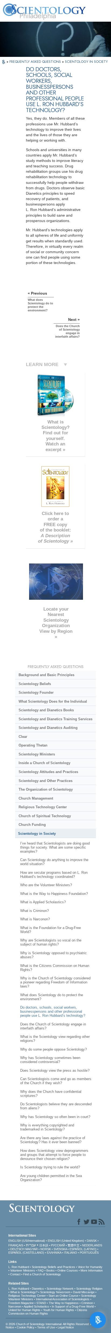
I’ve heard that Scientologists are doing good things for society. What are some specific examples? (55, 847)
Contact (15, 1274)
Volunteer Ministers (22, 1270)
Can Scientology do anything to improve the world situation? (54, 862)
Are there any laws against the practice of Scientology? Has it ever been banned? (52, 1140)
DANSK (92, 1240)
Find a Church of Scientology (42, 1274)
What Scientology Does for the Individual (53, 701)
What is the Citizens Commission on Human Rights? (54, 968)
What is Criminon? (34, 911)
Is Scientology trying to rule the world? (50, 1167)
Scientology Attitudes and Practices (48, 772)
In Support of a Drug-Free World (73, 1306)
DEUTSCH (17, 1249)
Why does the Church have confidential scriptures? (50, 1094)
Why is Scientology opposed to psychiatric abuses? (53, 955)
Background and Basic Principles (46, 675)
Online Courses (67, 1270)
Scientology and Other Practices (45, 781)
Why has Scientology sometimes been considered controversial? (50, 1060)
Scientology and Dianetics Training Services (55, 719)
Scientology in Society (37, 834)
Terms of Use (46, 1327)
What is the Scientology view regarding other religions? (55, 1039)
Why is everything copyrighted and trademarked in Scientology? (47, 1127)
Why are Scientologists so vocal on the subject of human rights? (50, 942)
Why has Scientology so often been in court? (55, 1117)
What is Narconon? (35, 919)
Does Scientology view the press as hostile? (54, 1070)
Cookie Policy (25, 1327)
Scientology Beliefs (35, 684)
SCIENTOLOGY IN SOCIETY (86, 61)
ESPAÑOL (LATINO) (83, 1249)
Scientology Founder (36, 692)
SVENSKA (60, 1249)
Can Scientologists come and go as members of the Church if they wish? (55, 1081)
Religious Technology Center (43, 807)
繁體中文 (73, 1245)
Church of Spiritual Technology (45, 816)
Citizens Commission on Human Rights (47, 1311)
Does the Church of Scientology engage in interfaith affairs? (53, 1026)
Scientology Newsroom (55, 1292)
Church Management (36, 798)
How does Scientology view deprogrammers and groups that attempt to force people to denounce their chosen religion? (54, 1155)
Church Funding (32, 825)
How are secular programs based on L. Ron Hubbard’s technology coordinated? (54, 875)
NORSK (45, 1249)
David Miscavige (84, 1292)
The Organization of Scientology (46, 789)
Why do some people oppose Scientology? (53, 1049)
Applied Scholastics (36, 1306)
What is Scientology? (23, 1292)
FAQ (41, 1270)
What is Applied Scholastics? (43, 902)
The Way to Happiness (64, 1303)
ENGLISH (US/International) (26, 1240)
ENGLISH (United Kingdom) (66, 1240)
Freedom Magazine (21, 1303)
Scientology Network (60, 1288)
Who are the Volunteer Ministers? (46, 885)
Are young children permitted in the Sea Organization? (51, 1178)
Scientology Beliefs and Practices (53, 1267)
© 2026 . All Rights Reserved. (48, 1324)
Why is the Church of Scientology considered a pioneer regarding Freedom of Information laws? (55, 982)
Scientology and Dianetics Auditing (48, 728)
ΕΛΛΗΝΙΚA (54, 1252)
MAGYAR (31, 1249)
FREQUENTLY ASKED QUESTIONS (35, 61)
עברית (31, 1245)
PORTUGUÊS (89, 1252)
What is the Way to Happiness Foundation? (54, 894)
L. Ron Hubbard (18, 1267)
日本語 (43, 1245)
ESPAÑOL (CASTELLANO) (26, 1252)
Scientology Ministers (37, 754)
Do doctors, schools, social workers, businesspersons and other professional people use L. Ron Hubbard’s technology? (52, 1011)
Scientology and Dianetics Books (46, 710)
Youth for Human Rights (58, 1310)
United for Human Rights (24, 1310)
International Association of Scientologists (62, 1299)
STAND (41, 1303)
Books (50, 1270)
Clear (23, 737)
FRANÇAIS (15, 1245)
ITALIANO (70, 1252)
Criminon (87, 1303)
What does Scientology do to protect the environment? (51, 997)
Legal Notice (66, 1327)
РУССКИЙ (58, 1245)
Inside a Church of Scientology (44, 763)
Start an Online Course (63, 1295)
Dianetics (38, 1288)
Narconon (14, 1306)
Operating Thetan (33, 745)
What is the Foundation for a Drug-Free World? (50, 930)
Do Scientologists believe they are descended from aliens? (56, 1106)
